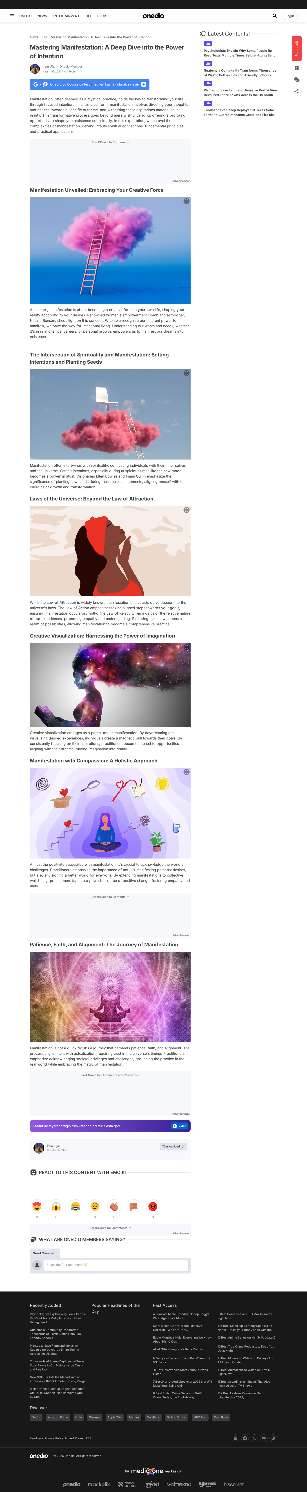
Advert (69, 1438)
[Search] (274, 16)
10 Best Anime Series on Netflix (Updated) (246, 1337)
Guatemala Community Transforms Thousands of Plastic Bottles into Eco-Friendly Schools (240, 72)
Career (80, 1438)
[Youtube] (264, 1438)
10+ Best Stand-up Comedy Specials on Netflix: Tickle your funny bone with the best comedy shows (245, 1330)
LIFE (88, 16)
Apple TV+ (114, 1417)
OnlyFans (153, 1417)
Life (44, 37)
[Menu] (12, 15)
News (34, 37)
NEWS (42, 16)
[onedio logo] (153, 16)
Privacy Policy (54, 1438)
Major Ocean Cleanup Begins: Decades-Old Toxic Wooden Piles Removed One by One (58, 1393)
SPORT (102, 16)
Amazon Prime (58, 1417)
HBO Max (200, 1417)
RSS (88, 1438)
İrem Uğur (62, 66)
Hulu (78, 1417)
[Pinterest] (273, 1438)
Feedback (36, 1438)
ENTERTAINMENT (66, 16)
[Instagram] (235, 1438)
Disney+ (94, 1417)
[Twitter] (254, 1438)
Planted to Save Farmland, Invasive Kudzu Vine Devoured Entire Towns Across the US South (240, 92)
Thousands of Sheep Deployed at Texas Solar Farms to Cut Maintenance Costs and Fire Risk (240, 112)
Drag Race (221, 1417)
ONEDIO (25, 16)
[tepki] (37, 1206)
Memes (134, 1417)
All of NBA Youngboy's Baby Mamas (178, 1349)
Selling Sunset (177, 1417)
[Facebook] (245, 1438)
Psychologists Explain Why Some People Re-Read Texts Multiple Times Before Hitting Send (240, 53)
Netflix (36, 1417)
